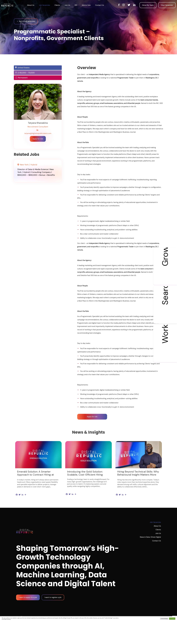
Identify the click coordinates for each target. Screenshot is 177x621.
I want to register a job (52, 597)
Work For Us (165, 334)
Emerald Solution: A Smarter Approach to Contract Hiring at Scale (35, 474)
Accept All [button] (172, 618)
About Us (30, 5)
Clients (57, 5)
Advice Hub (86, 5)
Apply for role (38, 139)
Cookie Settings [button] (164, 618)
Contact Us (99, 5)
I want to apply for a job (28, 597)
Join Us (67, 5)
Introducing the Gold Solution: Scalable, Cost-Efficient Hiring (85, 473)
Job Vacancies (44, 5)
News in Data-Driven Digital (150, 537)
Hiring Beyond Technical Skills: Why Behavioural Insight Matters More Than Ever (138, 474)
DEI (76, 5)
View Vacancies (167, 5)
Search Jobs (165, 295)
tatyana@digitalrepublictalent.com (37, 133)
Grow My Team (148, 5)
